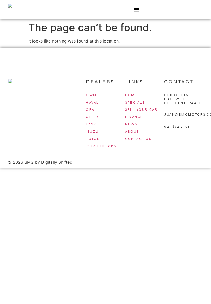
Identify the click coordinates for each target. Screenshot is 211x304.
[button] (136, 9)
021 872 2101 (177, 126)
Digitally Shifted (56, 162)
